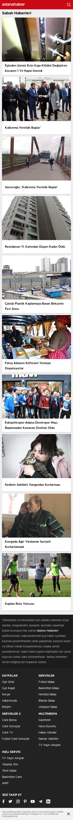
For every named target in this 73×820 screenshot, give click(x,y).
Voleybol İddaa (48, 707)
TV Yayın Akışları (50, 745)
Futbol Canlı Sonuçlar (15, 738)
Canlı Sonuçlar (11, 726)
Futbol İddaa (46, 682)
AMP (5, 783)
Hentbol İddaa (47, 694)
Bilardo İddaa (47, 700)
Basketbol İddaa (49, 688)
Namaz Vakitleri (48, 738)
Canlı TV (7, 732)
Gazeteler (45, 720)
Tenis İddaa (9, 770)
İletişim (6, 707)
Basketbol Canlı (12, 777)
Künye (6, 694)
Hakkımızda (9, 700)
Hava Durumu (47, 726)
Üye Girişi (8, 682)
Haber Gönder (48, 732)
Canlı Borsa (9, 720)
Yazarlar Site (10, 764)
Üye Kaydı (8, 688)
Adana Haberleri (47, 630)
